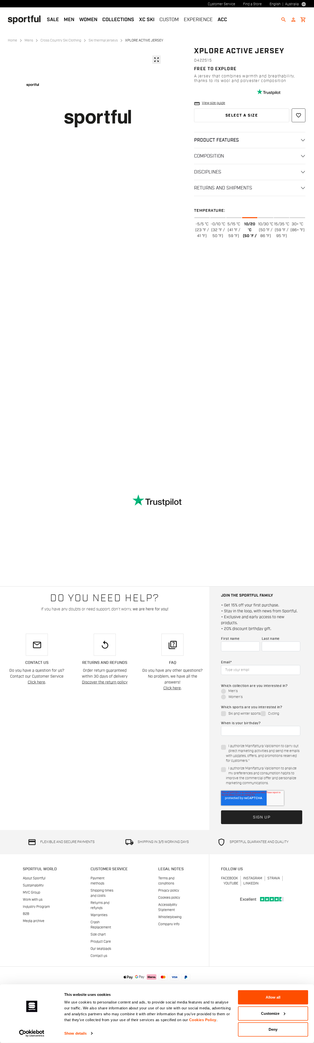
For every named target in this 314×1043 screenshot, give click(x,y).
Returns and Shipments (223, 188)
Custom (169, 19)
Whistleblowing (170, 917)
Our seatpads (101, 948)
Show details (75, 1033)
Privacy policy (168, 890)
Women (88, 19)
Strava (273, 878)
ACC (222, 19)
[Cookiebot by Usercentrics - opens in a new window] (31, 1033)
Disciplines (207, 172)
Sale (53, 19)
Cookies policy (169, 897)
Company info (169, 924)
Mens (29, 40)
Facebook (229, 878)
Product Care (101, 941)
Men (69, 19)
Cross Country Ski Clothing (60, 40)
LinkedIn (251, 883)
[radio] (260, 691)
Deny (273, 1029)
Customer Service (221, 4)
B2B (26, 914)
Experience (198, 19)
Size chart (98, 934)
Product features (216, 140)
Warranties (99, 915)
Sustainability (33, 885)
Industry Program (36, 907)
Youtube (230, 883)
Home (12, 40)
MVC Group (31, 892)
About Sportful (34, 878)
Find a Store (252, 4)
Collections (118, 19)
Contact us (99, 956)
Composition (209, 156)
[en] (26, 19)
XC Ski (147, 19)
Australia (292, 4)
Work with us (32, 899)
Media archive (33, 921)
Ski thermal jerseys (103, 40)
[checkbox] (260, 694)
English (275, 4)
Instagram (252, 878)
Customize (270, 1013)
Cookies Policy (202, 1020)
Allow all (273, 997)
